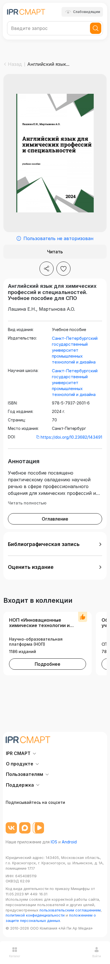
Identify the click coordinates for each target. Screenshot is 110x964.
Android (69, 841)
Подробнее (47, 664)
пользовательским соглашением (70, 910)
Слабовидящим (86, 12)
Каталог (14, 956)
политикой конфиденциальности (35, 915)
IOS (54, 841)
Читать (55, 251)
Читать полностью (27, 503)
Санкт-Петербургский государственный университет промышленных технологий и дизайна (75, 350)
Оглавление (55, 519)
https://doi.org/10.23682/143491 (71, 437)
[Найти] (95, 28)
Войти (96, 956)
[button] (55, 544)
